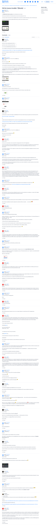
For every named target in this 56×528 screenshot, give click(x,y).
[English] (5, 2)
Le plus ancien (7, 37)
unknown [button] (16, 58)
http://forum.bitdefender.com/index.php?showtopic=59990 (21, 184)
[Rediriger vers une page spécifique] (38, 37)
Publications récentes (44, 10)
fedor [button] (5, 39)
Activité (42, 11)
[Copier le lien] (8, 11)
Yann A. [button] (5, 188)
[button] (3, 11)
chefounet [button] (5, 496)
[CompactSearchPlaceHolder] (44, 2)
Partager (3, 55)
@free (6, 325)
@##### (5, 333)
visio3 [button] (5, 10)
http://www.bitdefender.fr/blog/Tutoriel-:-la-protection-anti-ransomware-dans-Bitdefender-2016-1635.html (22, 503)
